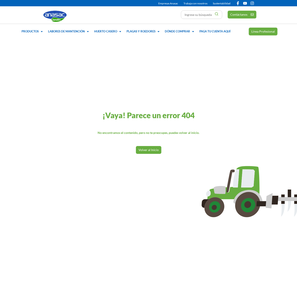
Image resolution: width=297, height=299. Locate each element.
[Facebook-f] (238, 3)
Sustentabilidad (221, 3)
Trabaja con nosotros (195, 3)
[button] (32, 31)
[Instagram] (252, 3)
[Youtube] (245, 3)
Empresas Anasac (168, 3)
